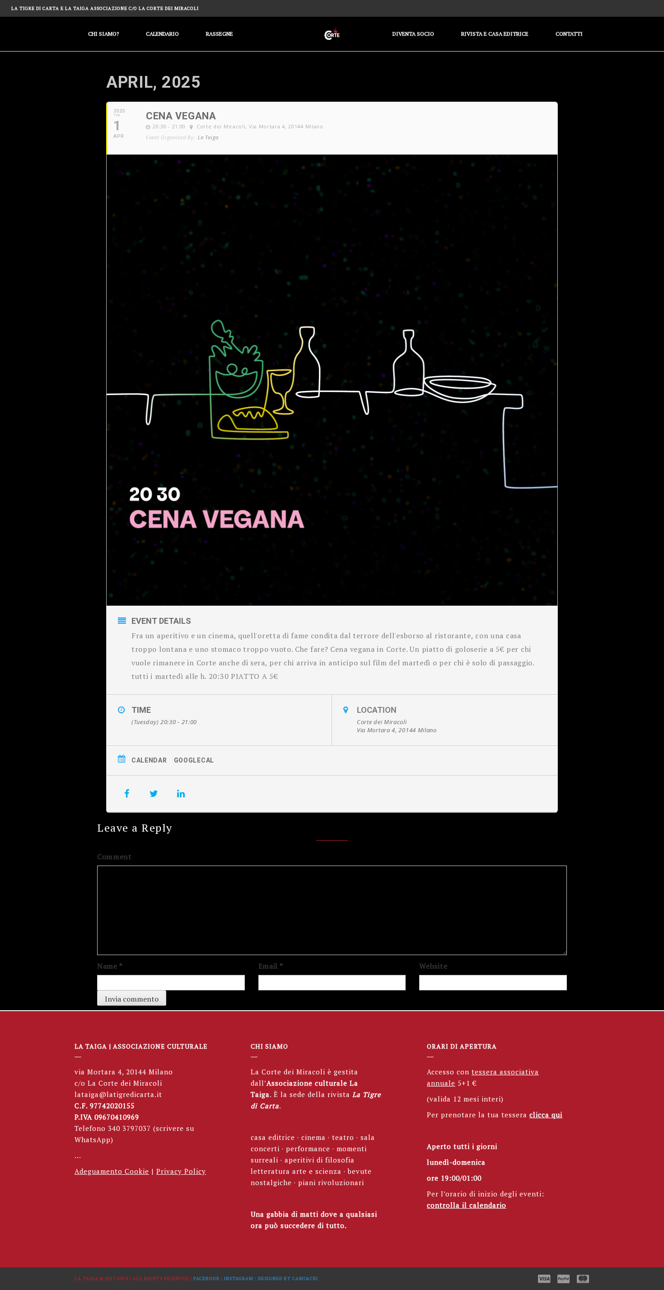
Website (433, 966)
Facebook (206, 1278)
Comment (114, 857)
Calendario (162, 33)
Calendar (149, 760)
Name (109, 966)
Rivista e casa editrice (494, 33)
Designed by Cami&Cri (288, 1278)
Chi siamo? (103, 33)
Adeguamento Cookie (112, 1171)
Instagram (238, 1278)
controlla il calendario (466, 1205)
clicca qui (545, 1114)
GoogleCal (194, 760)
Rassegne (219, 33)
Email (270, 966)
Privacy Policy (181, 1171)
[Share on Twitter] (154, 793)
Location (377, 710)
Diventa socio (413, 33)
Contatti (569, 33)
